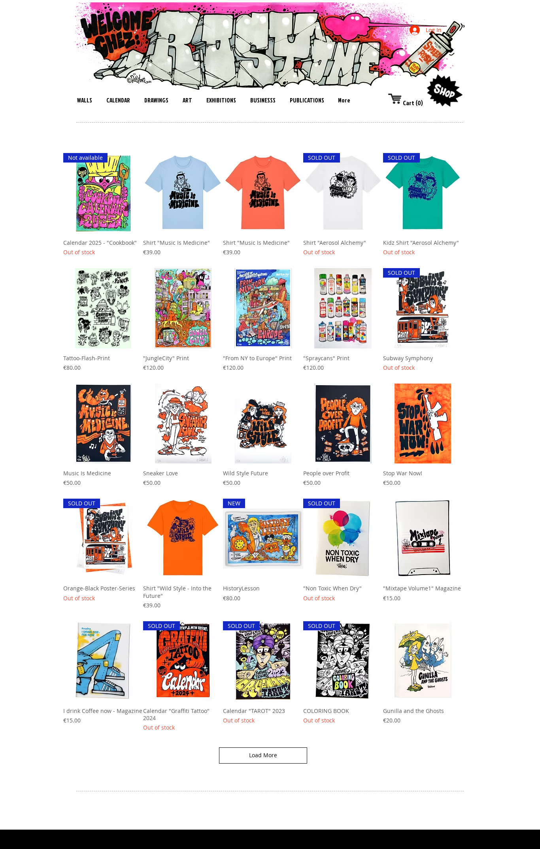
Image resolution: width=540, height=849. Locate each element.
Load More (263, 755)
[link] (408, 103)
